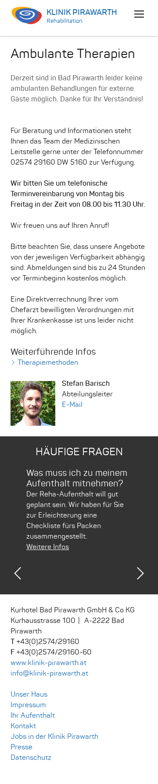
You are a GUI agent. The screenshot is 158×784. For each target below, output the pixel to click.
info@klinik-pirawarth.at (49, 673)
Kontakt (23, 726)
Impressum (28, 704)
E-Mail (72, 404)
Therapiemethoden (48, 362)
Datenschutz (31, 757)
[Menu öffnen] (139, 13)
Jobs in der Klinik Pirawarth (54, 736)
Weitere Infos (47, 546)
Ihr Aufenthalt (33, 715)
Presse (21, 747)
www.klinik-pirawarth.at (48, 662)
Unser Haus (29, 694)
